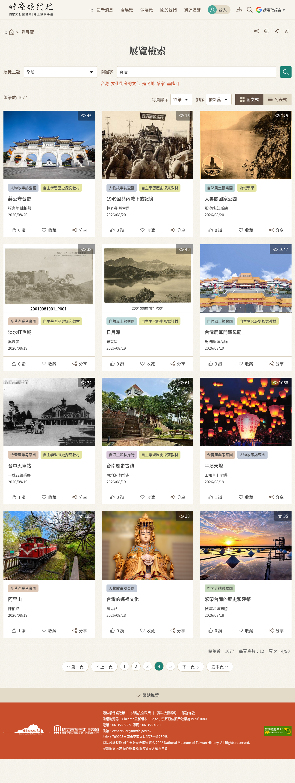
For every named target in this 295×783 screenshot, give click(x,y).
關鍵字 (107, 72)
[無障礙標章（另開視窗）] (278, 731)
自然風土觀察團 (220, 187)
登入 (222, 10)
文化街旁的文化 (125, 83)
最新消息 (105, 10)
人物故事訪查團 (23, 187)
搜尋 (286, 72)
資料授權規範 (166, 712)
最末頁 (217, 667)
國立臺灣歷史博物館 (76, 729)
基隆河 (173, 83)
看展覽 (127, 10)
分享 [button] (256, 31)
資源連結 (192, 10)
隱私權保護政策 (114, 712)
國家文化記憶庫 (26, 729)
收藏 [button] (52, 230)
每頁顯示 (160, 99)
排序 (200, 99)
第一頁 (77, 667)
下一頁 (188, 667)
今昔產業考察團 (23, 321)
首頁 (12, 32)
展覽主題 (11, 72)
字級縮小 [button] (276, 31)
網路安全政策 (141, 712)
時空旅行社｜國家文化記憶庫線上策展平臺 (31, 9)
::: (91, 10)
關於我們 (168, 10)
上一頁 (106, 667)
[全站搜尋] (250, 10)
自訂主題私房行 (122, 454)
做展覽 (146, 10)
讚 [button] (22, 230)
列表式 (280, 99)
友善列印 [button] (266, 31)
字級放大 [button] (287, 31)
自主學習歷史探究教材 (61, 187)
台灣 (105, 83)
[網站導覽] (239, 10)
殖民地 (148, 83)
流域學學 (246, 187)
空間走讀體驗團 (220, 588)
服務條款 (188, 712)
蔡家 (160, 83)
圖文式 (252, 99)
